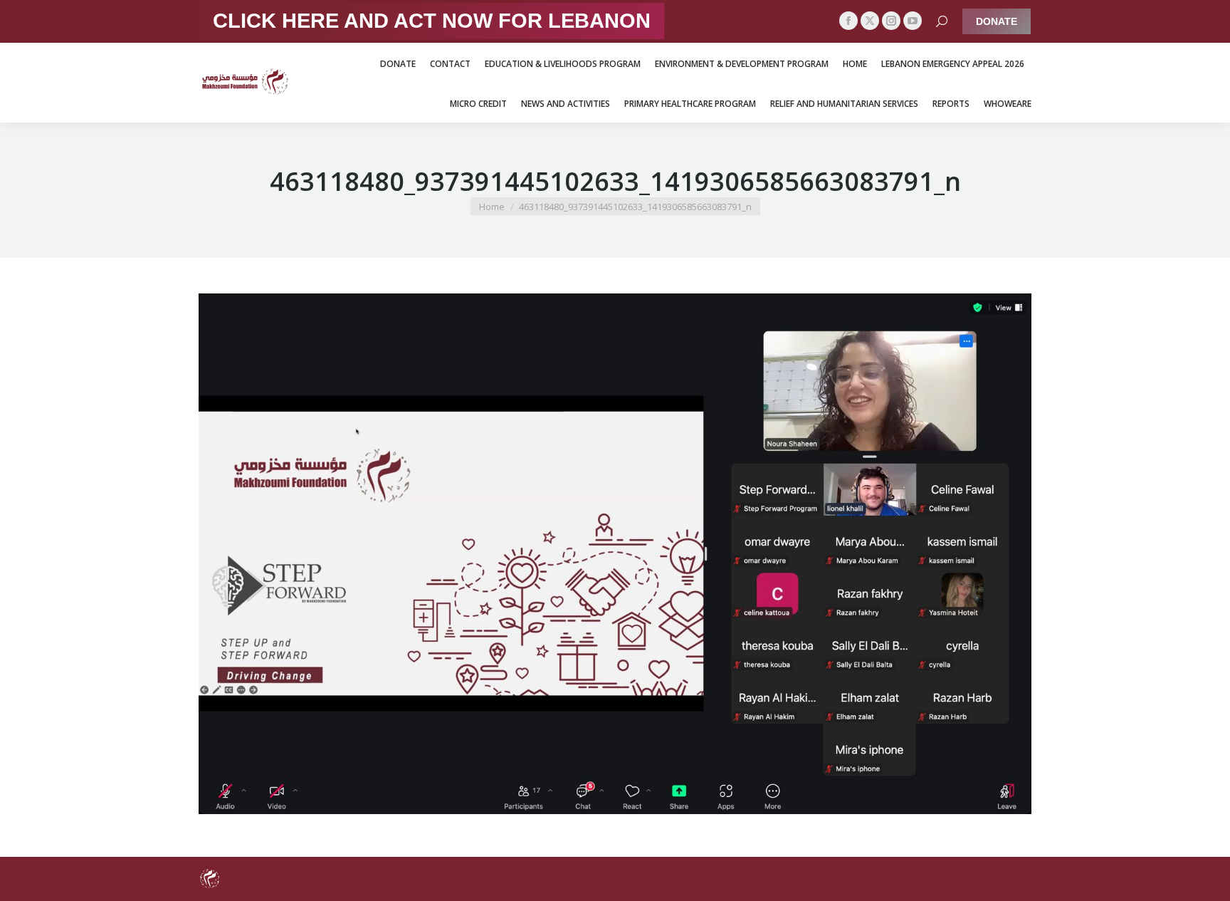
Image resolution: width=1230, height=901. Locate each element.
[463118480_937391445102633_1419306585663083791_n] (615, 553)
